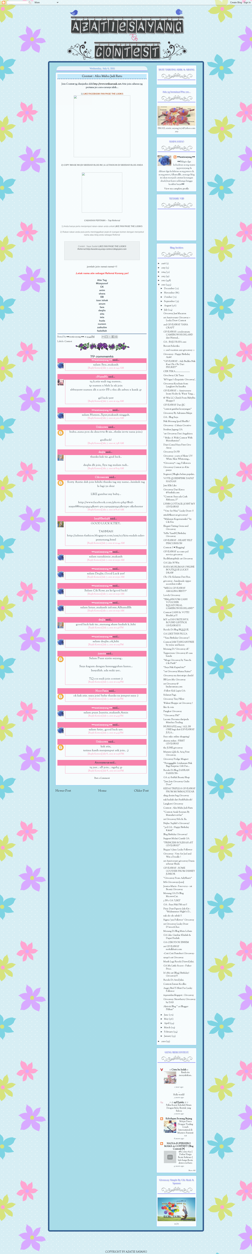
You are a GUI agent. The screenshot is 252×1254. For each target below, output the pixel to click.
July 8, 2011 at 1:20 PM (113, 770)
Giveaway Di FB (171, 451)
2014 (163, 272)
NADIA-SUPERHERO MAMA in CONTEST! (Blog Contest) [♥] (178, 1146)
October (168, 297)
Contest (68, 341)
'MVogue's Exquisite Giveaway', (179, 379)
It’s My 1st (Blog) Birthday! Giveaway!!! (176, 974)
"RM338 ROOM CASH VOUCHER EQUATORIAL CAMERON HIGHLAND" (178, 604)
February (168, 1032)
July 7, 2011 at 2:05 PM (113, 644)
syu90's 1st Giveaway (173, 957)
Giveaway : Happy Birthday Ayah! (176, 356)
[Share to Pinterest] (116, 336)
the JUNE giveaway (173, 747)
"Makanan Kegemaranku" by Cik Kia (177, 521)
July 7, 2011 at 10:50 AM (113, 560)
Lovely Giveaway (171, 595)
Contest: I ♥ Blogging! (174, 547)
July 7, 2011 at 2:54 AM (113, 401)
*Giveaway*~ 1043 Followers (177, 463)
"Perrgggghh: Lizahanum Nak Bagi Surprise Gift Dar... (177, 765)
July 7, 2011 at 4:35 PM (113, 715)
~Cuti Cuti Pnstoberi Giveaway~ (179, 953)
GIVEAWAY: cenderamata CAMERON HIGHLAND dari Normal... (178, 334)
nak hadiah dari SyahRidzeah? (177, 799)
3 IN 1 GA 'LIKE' (172, 900)
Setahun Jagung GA (173, 429)
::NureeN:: (102, 377)
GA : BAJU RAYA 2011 (174, 342)
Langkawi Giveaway (173, 803)
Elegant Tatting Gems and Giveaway (175, 528)
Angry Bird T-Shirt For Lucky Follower (177, 990)
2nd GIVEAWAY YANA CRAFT (175, 326)
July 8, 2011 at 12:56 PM (113, 753)
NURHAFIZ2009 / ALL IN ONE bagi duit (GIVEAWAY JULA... (179, 729)
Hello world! (178, 1094)
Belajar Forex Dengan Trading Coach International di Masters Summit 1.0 (185, 1128)
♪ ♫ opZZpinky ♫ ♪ (179, 1102)
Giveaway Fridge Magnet (175, 759)
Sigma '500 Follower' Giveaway (178, 920)
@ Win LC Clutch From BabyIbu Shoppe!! (179, 399)
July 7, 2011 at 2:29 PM (113, 682)
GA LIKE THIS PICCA (175, 633)
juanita (102, 654)
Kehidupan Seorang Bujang (179, 1118)
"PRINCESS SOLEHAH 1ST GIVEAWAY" (178, 844)
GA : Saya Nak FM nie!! (175, 904)
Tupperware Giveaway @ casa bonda (178, 655)
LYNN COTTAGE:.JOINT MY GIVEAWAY (179, 505)
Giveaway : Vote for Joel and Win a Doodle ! (177, 855)
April (167, 1023)
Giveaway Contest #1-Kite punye (176, 469)
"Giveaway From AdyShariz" (177, 878)
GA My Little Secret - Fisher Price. (177, 967)
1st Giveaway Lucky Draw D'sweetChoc (175, 925)
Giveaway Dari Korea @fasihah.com (173, 491)
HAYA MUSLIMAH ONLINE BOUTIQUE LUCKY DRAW (178, 570)
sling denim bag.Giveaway (176, 795)
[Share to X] (109, 336)
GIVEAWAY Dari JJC (174, 405)
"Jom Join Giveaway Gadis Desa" (176, 783)
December (169, 288)
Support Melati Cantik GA (176, 838)
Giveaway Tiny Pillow (173, 699)
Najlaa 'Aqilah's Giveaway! (176, 823)
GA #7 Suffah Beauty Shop (176, 777)
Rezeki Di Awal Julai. (173, 980)
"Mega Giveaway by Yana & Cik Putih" (177, 662)
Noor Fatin (102, 691)
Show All (191, 1170)
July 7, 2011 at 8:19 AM (113, 468)
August (168, 305)
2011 (163, 284)
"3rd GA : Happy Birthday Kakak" (176, 829)
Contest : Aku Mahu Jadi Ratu (178, 808)
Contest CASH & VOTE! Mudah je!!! (176, 614)
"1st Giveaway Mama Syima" (177, 671)
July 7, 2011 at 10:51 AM (113, 594)
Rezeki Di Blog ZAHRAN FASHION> (176, 772)
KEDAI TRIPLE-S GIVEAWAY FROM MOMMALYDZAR (179, 790)
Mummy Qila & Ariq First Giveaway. (176, 753)
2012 (163, 280)
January (168, 1036)
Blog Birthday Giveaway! (175, 834)
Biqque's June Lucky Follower (177, 849)
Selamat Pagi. (169, 695)
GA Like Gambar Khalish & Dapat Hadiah (177, 937)
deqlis (102, 452)
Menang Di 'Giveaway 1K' (176, 649)
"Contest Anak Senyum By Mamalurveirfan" (176, 813)
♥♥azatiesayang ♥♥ (76, 336)
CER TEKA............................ (176, 371)
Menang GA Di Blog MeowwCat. (173, 895)
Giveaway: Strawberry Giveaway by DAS (179, 1001)
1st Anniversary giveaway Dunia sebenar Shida (178, 862)
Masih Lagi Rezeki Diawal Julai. (178, 961)
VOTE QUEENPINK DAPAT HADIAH (178, 480)
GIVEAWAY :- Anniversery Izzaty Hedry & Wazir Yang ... (179, 392)
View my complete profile (176, 188)
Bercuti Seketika (171, 346)
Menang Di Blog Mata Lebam (177, 931)
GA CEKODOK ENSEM (176, 942)
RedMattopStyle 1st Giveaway (178, 558)
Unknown (102, 427)
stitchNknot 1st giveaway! (175, 515)
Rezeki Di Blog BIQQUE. (176, 629)
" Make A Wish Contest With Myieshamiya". (178, 439)
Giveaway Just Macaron (174, 313)
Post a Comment (102, 778)
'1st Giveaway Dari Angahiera (178, 433)
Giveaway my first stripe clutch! (178, 675)
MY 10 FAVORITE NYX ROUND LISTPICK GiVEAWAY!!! (176, 622)
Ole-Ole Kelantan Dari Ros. (176, 577)
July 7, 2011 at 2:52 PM (113, 699)
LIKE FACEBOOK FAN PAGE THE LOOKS (103, 94)
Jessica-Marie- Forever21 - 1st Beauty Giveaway (177, 888)
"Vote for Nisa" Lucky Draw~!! (178, 511)
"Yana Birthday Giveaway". (176, 638)
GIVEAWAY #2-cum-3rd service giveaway (175, 553)
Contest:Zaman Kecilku (174, 984)
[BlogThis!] (106, 336)
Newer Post (63, 791)
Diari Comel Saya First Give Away (177, 446)
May (166, 1019)
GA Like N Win (171, 562)
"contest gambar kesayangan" (177, 409)
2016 (163, 263)
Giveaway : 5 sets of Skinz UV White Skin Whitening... (178, 457)
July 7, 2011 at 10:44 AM (113, 543)
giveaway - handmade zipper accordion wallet (177, 582)
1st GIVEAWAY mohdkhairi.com (172, 948)
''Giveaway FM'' (171, 715)
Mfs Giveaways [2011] (173, 882)
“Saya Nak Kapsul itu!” (174, 667)
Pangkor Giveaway (172, 711)
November (169, 292)
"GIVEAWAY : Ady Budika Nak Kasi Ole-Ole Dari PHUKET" (179, 364)
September (169, 301)
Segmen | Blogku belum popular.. (179, 474)
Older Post (141, 791)
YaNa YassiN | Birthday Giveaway (174, 535)
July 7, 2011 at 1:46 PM (113, 627)
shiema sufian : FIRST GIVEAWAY (174, 742)
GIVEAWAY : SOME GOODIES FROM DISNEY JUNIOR (179, 871)
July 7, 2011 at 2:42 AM (113, 368)
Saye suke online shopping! (176, 736)
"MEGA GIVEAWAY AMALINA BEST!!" (175, 590)
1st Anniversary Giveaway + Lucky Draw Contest (176, 319)
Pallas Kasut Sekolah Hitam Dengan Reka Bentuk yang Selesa (178, 1108)
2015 (163, 267)
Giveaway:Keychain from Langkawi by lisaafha (175, 385)
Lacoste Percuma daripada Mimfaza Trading (176, 721)
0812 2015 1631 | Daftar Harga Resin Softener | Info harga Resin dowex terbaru (185, 1157)
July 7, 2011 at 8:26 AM (113, 509)
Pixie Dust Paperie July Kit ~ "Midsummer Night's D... (177, 910)
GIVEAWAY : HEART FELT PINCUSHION (177, 542)
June (166, 1015)
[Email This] (103, 336)
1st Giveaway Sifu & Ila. (175, 819)
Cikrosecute (102, 477)
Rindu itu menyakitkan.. (185, 1074)
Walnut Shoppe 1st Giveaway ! (178, 703)
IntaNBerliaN (102, 519)
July (166, 310)
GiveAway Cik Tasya (173, 375)
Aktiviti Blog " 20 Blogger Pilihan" (175, 1008)
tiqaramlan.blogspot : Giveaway (178, 995)
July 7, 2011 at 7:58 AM (113, 443)
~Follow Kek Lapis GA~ (174, 690)
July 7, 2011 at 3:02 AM (113, 418)
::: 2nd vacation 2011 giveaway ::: (179, 350)
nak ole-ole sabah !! (172, 915)
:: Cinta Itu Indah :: (179, 1069)
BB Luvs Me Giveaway (174, 679)
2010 (163, 1041)
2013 (163, 276)
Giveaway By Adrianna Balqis (177, 413)
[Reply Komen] (95, 368)
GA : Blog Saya (170, 417)
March (167, 1027)
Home (102, 791)
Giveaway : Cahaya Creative (177, 425)
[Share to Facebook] (113, 336)
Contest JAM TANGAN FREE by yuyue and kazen (178, 643)
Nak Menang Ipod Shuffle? (176, 421)
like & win (168, 707)
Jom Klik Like (170, 485)
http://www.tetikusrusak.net (107, 84)
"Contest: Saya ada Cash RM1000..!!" (175, 498)
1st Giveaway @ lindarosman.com (172, 685)
